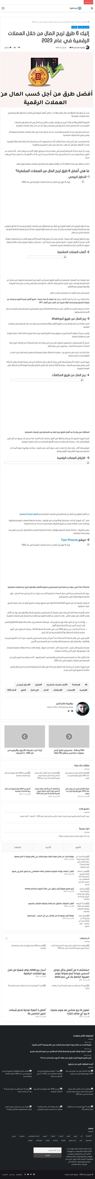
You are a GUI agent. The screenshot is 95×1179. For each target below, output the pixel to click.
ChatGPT (89, 1136)
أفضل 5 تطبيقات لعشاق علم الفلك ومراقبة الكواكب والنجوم (51, 903)
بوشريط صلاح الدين (79, 47)
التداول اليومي (22, 685)
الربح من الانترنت (84, 27)
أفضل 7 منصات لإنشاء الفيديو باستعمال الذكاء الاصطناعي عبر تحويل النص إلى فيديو (43, 871)
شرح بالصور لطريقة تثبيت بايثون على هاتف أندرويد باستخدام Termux (49, 888)
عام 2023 (11, 690)
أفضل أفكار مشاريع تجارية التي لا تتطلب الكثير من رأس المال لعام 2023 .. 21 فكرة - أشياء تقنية (52, 816)
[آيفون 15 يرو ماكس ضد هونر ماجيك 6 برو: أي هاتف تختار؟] (69, 995)
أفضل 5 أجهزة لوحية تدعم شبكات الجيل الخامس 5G (27, 1012)
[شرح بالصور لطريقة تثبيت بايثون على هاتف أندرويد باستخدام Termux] (82, 894)
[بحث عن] (92, 9)
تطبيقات (22, 1136)
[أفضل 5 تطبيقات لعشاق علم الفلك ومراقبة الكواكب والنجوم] (82, 907)
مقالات (78, 22)
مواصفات (39, 1140)
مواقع (30, 1140)
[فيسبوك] (71, 711)
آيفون (75, 1136)
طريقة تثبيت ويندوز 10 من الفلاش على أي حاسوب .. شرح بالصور (50, 915)
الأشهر (78, 847)
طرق (22, 690)
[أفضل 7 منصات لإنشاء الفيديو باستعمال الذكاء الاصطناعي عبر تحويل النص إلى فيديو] (82, 878)
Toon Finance (69, 539)
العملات (70, 690)
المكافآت (57, 690)
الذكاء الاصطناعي (33, 1136)
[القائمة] (3, 9)
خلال (45, 690)
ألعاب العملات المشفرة (56, 685)
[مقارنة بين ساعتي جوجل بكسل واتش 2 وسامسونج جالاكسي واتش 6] (17, 1113)
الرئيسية (85, 22)
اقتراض (37, 685)
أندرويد (45, 1136)
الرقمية (83, 690)
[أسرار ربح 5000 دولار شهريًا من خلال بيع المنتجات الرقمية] (17, 779)
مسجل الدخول (74, 836)
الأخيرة (48, 847)
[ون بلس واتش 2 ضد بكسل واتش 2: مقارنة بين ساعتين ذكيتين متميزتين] (47, 1113)
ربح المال (34, 690)
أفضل (68, 1136)
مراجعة (55, 1140)
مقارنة (48, 1140)
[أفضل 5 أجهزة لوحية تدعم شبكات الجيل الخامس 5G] (26, 995)
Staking (75, 685)
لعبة (78, 280)
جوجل (14, 1136)
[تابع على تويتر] (72, 47)
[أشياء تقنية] (75, 8)
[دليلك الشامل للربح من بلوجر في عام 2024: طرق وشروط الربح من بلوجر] (76, 779)
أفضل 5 (61, 1136)
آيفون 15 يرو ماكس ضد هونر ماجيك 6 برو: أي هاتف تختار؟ (69, 1012)
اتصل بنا (5, 1174)
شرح (80, 1140)
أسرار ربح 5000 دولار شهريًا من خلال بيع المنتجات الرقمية (27, 972)
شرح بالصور (72, 1140)
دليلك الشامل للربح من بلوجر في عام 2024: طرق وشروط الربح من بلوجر (77, 791)
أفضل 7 (52, 1136)
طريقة (63, 1140)
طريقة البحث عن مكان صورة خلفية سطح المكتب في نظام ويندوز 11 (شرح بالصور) (44, 856)
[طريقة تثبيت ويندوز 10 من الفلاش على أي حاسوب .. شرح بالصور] (82, 921)
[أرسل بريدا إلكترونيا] (70, 47)
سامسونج (89, 1140)
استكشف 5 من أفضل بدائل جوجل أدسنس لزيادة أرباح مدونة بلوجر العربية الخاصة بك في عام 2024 (47, 791)
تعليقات (17, 847)
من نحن (12, 1174)
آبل (81, 1136)
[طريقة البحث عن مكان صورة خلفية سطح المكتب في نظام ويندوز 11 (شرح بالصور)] (82, 861)
